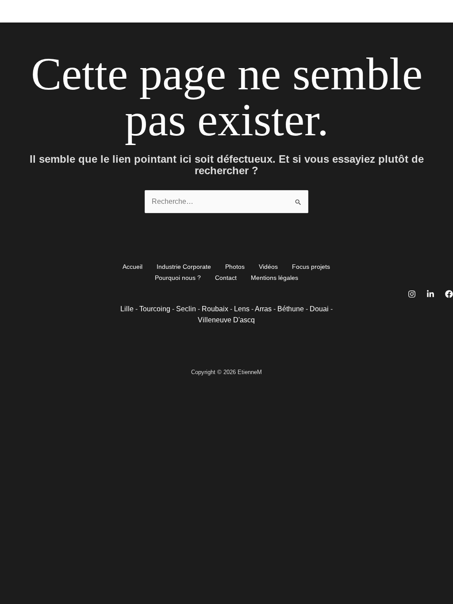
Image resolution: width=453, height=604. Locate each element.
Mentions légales (274, 277)
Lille (127, 309)
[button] (163, 11)
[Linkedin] (430, 294)
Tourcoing (154, 309)
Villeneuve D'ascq (226, 320)
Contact (340, 11)
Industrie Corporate (99, 11)
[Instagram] (412, 294)
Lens (242, 309)
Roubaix (215, 309)
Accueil (47, 11)
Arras (263, 309)
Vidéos (188, 11)
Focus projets (235, 11)
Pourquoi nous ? (292, 11)
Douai (319, 309)
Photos (150, 11)
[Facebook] (449, 294)
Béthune (290, 309)
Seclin (186, 309)
